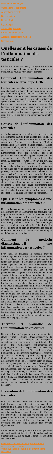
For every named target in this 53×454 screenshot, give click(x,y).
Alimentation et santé (11, 12)
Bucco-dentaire (8, 16)
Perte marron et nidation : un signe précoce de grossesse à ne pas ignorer (22, 444)
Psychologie (7, 24)
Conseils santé (7, 41)
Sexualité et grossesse (11, 28)
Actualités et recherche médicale (16, 37)
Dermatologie (7, 20)
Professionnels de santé (12, 32)
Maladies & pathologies (12, 3)
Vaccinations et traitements (13, 8)
